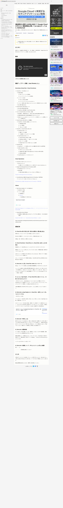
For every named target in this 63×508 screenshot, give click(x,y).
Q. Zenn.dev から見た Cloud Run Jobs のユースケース (6, 25)
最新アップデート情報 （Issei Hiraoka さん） (6, 11)
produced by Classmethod (11, 1)
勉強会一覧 (56, 123)
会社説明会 (39, 3)
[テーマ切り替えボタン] (62, 1)
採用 (48, 3)
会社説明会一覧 (56, 120)
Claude (21, 3)
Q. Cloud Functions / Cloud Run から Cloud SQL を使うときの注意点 (6, 22)
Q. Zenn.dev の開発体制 (5, 34)
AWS (19, 3)
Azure (33, 3)
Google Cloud (29, 3)
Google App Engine (30, 33)
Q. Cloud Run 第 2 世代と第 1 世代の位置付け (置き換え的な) (6, 20)
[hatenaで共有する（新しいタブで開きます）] (43, 35)
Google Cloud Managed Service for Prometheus (23, 174)
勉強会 (43, 3)
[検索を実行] (51, 1)
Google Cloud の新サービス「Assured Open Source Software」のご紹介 (28, 217)
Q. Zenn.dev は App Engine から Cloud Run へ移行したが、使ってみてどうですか (6, 30)
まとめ (2, 38)
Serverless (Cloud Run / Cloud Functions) (6, 14)
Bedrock (24, 3)
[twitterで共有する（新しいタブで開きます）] (47, 35)
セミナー (35, 3)
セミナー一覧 (56, 117)
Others (2, 16)
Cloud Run (25, 33)
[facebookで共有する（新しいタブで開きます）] (45, 35)
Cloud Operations (4, 15)
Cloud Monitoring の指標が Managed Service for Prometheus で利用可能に (28, 181)
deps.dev (21, 195)
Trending (16, 3)
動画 (1, 9)
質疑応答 (2, 18)
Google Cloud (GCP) (19, 33)
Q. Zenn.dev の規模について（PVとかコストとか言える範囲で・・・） (7, 36)
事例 (45, 3)
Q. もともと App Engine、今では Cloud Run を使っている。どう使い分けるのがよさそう (6, 27)
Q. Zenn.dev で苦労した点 (5, 33)
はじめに (2, 7)
